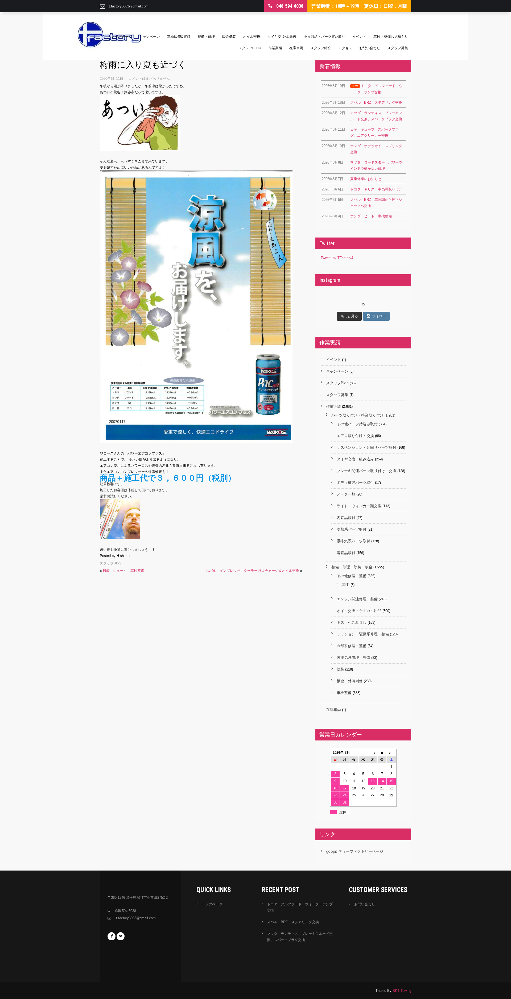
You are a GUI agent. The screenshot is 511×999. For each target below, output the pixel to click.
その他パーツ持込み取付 (357, 424)
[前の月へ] (372, 753)
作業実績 (275, 48)
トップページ (121, 37)
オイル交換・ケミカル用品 (359, 611)
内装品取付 (346, 517)
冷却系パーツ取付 (351, 529)
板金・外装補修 (350, 681)
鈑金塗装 (229, 37)
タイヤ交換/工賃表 (281, 37)
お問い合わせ (369, 48)
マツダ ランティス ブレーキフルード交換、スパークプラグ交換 (300, 937)
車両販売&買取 (178, 37)
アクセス (345, 48)
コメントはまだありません (149, 79)
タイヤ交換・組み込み (355, 459)
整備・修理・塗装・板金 (351, 567)
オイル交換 (251, 37)
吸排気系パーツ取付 (353, 541)
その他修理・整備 (351, 576)
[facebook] (112, 936)
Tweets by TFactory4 (337, 258)
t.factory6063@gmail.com (129, 6)
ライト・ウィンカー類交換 (359, 506)
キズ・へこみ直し (351, 622)
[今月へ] (382, 753)
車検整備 (344, 692)
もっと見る (349, 316)
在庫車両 (296, 48)
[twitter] (121, 936)
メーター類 (346, 494)
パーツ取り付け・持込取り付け (357, 415)
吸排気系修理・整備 (353, 657)
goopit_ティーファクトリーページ (354, 851)
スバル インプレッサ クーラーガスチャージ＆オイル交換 (252, 571)
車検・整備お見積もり (390, 37)
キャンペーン (149, 37)
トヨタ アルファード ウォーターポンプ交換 (300, 907)
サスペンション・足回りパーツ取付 (366, 447)
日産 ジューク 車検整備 (123, 571)
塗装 (340, 669)
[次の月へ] (391, 753)
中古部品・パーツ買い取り (324, 37)
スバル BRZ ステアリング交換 (293, 922)
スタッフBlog (249, 48)
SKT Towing (402, 991)
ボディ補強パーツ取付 (355, 482)
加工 (345, 584)
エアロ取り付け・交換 (355, 436)
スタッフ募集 (397, 48)
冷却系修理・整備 (351, 646)
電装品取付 (346, 553)
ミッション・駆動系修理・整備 (363, 634)
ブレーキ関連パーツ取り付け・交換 (366, 471)
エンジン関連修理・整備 (357, 599)
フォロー (379, 316)
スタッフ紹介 (320, 48)
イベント (359, 37)
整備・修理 (206, 37)
